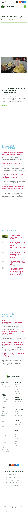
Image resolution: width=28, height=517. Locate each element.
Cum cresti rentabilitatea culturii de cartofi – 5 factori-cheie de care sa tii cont (13, 188)
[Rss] (20, 2)
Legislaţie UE (17, 424)
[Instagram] (17, 2)
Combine (16, 413)
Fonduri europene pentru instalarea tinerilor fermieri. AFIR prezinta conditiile (17, 255)
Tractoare (16, 411)
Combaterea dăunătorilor (19, 404)
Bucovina (16, 434)
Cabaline (3, 430)
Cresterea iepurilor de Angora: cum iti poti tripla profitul (17, 262)
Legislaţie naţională (18, 422)
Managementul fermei (5, 386)
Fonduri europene (4, 399)
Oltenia (16, 445)
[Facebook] (22, 2)
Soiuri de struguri (4, 445)
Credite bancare (4, 401)
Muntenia (17, 443)
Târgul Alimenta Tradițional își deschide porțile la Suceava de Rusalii (13, 90)
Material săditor (18, 401)
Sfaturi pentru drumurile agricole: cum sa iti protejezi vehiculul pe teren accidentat (13, 354)
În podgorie (3, 442)
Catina (16, 386)
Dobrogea (16, 438)
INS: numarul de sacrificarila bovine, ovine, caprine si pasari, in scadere (13, 153)
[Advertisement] (14, 39)
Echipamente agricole (19, 415)
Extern (2, 388)
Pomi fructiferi (17, 393)
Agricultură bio (4, 413)
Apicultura (17, 384)
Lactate (2, 421)
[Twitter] (25, 2)
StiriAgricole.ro (13, 506)
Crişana (16, 436)
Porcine (2, 428)
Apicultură (3, 432)
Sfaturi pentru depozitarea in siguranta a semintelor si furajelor (12, 321)
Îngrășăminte (17, 403)
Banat (16, 432)
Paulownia (17, 391)
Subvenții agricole (4, 397)
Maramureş (17, 439)
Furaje (2, 409)
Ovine (2, 426)
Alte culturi (3, 415)
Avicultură (3, 433)
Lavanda (16, 389)
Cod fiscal (17, 426)
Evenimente (3, 389)
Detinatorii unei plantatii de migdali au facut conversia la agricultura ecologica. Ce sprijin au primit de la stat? (17, 271)
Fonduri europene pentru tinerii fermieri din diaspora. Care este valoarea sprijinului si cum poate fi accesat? (17, 246)
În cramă (3, 444)
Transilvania (17, 447)
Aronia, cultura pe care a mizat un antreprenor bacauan (17, 237)
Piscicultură (3, 435)
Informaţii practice (5, 451)
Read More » (4, 105)
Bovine (2, 424)
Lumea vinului (4, 447)
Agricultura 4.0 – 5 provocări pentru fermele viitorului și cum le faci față (13, 343)
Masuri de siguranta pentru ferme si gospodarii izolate (13, 164)
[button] (25, 6)
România (3, 384)
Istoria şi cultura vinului (6, 449)
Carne (2, 423)
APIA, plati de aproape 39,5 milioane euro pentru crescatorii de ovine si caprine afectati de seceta (13, 175)
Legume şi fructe (4, 411)
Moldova (16, 441)
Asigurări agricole (4, 403)
